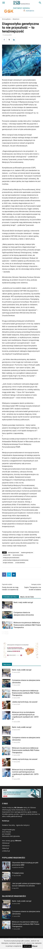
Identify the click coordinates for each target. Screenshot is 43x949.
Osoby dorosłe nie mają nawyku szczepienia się (10, 588)
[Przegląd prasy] (6, 876)
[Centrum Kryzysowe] (21, 658)
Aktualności (16, 19)
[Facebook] (4, 40)
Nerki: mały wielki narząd (23, 602)
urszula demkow (20, 562)
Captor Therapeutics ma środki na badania (32, 588)
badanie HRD (6, 555)
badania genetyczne (27, 552)
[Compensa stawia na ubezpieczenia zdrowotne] (7, 615)
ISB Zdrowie (18, 808)
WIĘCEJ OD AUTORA (27, 597)
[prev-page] (3, 632)
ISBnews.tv (5, 846)
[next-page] (6, 632)
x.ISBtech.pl (6, 851)
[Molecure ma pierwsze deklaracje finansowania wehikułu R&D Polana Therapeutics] (7, 625)
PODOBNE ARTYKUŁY (10, 597)
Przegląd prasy (18, 873)
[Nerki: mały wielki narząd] (7, 604)
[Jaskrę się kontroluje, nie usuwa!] (6, 705)
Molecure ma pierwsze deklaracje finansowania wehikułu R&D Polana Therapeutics (27, 625)
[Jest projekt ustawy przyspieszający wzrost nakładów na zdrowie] (6, 886)
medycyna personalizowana (11, 557)
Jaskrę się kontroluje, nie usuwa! (24, 702)
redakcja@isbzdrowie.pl (14, 816)
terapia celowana (8, 562)
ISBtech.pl (5, 848)
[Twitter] (9, 40)
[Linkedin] (14, 40)
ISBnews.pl (5, 843)
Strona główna (6, 19)
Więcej (34, 946)
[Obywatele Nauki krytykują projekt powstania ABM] (6, 865)
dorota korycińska (18, 555)
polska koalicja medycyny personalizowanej (15, 560)
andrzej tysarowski (13, 552)
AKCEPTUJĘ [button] (27, 946)
